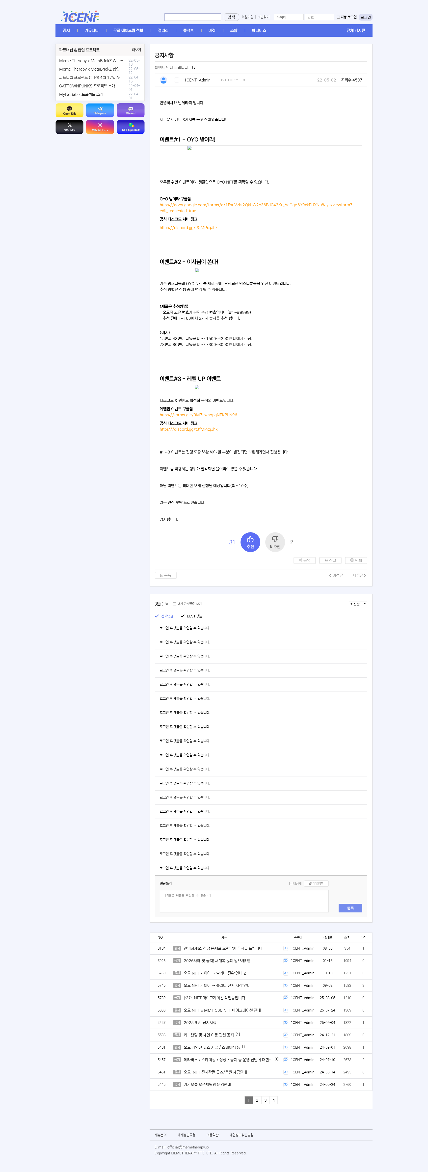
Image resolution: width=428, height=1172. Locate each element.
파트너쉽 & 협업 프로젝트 (79, 50)
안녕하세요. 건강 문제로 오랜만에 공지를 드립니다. (224, 948)
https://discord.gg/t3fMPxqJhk (188, 227)
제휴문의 (160, 1135)
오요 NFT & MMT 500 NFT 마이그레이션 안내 (222, 1010)
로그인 (366, 17)
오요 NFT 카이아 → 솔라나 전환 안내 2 (215, 973)
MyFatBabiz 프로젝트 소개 (81, 94)
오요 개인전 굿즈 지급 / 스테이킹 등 (212, 1047)
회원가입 (247, 17)
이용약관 (212, 1135)
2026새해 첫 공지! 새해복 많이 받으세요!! (217, 961)
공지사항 (164, 55)
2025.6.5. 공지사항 (200, 1022)
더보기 (136, 50)
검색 (231, 17)
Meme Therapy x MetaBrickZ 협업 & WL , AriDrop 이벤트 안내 (112, 69)
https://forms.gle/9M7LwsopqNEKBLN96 (198, 415)
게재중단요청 (186, 1135)
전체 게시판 (356, 30)
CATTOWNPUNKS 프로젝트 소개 (87, 86)
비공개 (297, 883)
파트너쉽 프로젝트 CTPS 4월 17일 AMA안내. (96, 77)
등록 (350, 908)
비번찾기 (263, 17)
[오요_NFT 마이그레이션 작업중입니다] (215, 998)
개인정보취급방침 (241, 1135)
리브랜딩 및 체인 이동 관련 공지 (209, 1035)
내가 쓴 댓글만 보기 (190, 604)
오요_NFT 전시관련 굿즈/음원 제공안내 (215, 1072)
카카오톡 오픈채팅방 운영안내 (207, 1084)
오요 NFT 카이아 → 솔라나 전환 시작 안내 (217, 985)
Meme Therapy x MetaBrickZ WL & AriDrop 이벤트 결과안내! (111, 60)
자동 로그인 (349, 17)
